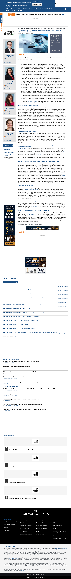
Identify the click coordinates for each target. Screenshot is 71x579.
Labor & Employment (57, 525)
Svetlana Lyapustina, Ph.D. (10, 134)
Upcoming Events (8, 435)
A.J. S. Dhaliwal (7, 362)
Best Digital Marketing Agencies (11, 521)
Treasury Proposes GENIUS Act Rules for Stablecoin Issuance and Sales (20, 376)
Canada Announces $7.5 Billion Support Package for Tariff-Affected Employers (22, 382)
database (43, 549)
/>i (59, 51)
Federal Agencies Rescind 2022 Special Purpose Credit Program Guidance (21, 361)
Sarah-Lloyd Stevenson (10, 82)
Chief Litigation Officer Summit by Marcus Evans (21, 466)
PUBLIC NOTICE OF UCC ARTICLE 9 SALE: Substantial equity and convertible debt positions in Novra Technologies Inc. (31, 296)
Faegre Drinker (22, 31)
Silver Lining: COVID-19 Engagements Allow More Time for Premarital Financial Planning (24, 409)
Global (37, 531)
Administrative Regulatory (56, 38)
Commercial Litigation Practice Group (12, 390)
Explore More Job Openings (8, 157)
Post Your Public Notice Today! (10, 282)
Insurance (55, 519)
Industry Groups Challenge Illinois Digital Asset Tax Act (16, 366)
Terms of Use (57, 548)
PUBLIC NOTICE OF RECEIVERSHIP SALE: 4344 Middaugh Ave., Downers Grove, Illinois (23, 312)
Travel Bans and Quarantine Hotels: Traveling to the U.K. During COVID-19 (21, 399)
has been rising (34, 206)
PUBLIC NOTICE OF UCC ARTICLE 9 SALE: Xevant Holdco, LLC (18, 293)
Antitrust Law (23, 522)
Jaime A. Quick (7, 410)
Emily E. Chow (14, 395)
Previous (62, 14)
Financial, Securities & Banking (43, 528)
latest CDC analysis (24, 148)
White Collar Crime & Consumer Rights (60, 539)
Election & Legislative (41, 519)
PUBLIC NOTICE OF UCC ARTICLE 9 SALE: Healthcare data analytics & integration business (24, 304)
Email (6, 58)
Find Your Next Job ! (8, 145)
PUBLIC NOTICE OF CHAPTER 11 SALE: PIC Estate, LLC (16, 324)
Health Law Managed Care (56, 42)
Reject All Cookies (37, 4)
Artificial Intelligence (24, 519)
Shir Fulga (6, 383)
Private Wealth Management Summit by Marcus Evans (22, 449)
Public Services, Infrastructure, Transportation (59, 532)
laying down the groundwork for (32, 189)
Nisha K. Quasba (10, 108)
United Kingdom (54, 44)
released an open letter (32, 101)
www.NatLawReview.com (8, 551)
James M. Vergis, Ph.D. (10, 56)
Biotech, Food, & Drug (25, 528)
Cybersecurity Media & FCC (26, 537)
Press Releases (7, 530)
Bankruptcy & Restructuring (26, 525)
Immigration (39, 537)
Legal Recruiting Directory (9, 524)
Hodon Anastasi (8, 400)
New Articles (1, 19)
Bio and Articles (7, 62)
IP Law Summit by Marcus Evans (17, 482)
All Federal (53, 45)
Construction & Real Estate (26, 534)
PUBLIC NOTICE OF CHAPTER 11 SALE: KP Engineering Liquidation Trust (20, 320)
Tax (53, 535)
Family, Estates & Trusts (41, 525)
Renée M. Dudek (15, 405)
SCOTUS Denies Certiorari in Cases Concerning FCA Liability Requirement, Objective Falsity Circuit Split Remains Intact (32, 388)
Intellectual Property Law (58, 522)
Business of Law (23, 531)
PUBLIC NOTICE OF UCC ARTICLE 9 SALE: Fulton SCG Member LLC (19, 285)
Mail (55, 51)
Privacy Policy (64, 548)
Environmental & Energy (41, 522)
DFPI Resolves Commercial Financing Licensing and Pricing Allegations (20, 371)
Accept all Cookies (37, 1)
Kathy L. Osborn (8, 395)
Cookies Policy (9, 6)
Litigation (55, 528)
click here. (23, 570)
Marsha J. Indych (8, 405)
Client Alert (29, 31)
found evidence (32, 214)
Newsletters (33, 8)
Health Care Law (40, 534)
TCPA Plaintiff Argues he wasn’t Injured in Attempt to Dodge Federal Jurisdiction (22, 404)
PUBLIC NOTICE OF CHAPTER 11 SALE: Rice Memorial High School (19, 328)
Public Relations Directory (9, 533)
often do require (47, 174)
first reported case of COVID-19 (27, 220)
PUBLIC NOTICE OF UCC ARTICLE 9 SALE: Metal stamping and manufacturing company (24, 300)
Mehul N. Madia (14, 362)
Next (64, 14)
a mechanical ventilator (50, 169)
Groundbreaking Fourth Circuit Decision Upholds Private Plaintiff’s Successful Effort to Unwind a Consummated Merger (32, 394)
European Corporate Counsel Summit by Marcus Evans (22, 498)
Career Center (48, 8)
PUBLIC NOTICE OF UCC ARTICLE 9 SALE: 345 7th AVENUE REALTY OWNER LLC (22, 316)
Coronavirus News (54, 40)
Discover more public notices (9, 336)
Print (53, 51)
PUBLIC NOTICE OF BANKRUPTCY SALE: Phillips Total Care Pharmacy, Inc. (20, 308)
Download (57, 51)
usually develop (39, 154)
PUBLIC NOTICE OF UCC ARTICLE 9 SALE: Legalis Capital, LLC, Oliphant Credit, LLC (23, 289)
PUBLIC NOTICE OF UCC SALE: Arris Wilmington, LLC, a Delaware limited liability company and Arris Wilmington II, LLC (31, 332)
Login (67, 3)
